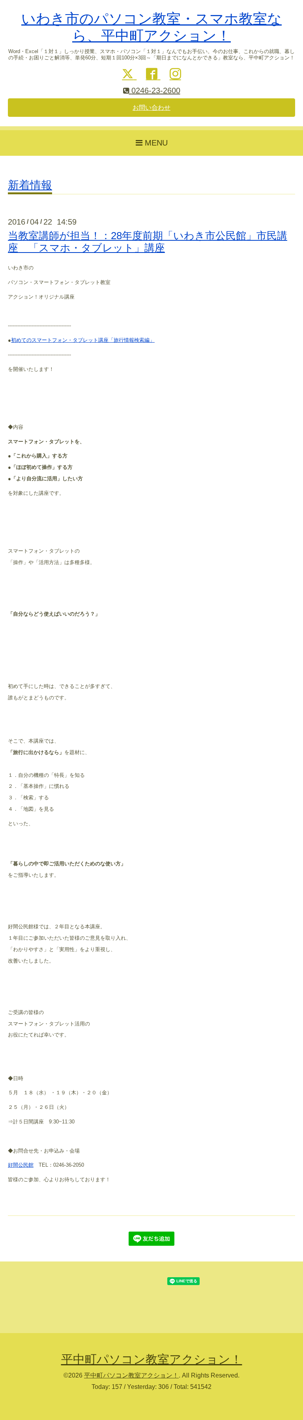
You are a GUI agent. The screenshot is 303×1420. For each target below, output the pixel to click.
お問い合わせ (151, 107)
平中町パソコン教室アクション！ (151, 1359)
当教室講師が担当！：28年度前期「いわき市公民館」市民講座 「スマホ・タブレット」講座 (147, 242)
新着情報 (30, 185)
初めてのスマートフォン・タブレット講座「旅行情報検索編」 (83, 340)
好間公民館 (21, 1165)
